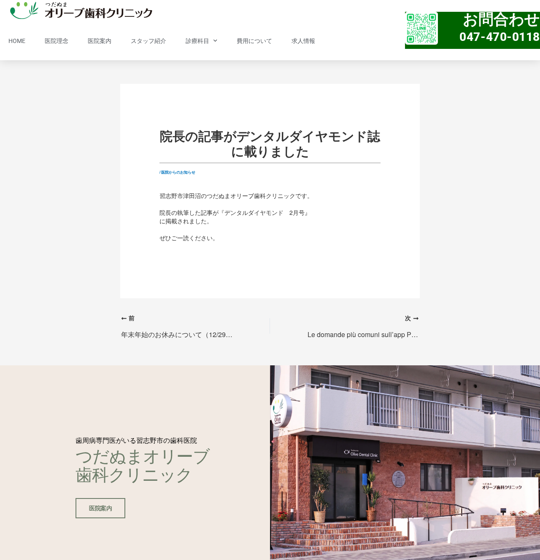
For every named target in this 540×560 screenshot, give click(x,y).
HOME (16, 41)
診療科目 (197, 41)
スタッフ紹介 (148, 41)
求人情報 (303, 41)
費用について (254, 41)
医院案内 (99, 41)
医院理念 (56, 41)
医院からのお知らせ (178, 172)
